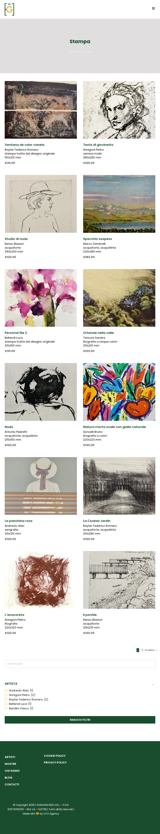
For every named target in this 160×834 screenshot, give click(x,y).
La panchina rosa (18, 521)
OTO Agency (51, 813)
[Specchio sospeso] (119, 204)
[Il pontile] (119, 580)
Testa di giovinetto (98, 145)
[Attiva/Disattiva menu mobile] (153, 8)
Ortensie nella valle (98, 333)
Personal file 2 (16, 333)
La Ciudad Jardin (96, 521)
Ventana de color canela (24, 145)
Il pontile (90, 615)
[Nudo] (41, 392)
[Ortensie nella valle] (119, 298)
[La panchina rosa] (41, 486)
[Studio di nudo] (41, 204)
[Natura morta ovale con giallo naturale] (119, 392)
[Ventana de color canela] (41, 110)
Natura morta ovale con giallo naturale (114, 427)
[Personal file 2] (41, 298)
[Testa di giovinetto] (119, 110)
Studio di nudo (16, 239)
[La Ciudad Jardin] (119, 486)
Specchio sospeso (97, 239)
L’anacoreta (14, 615)
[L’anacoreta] (41, 580)
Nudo (9, 427)
